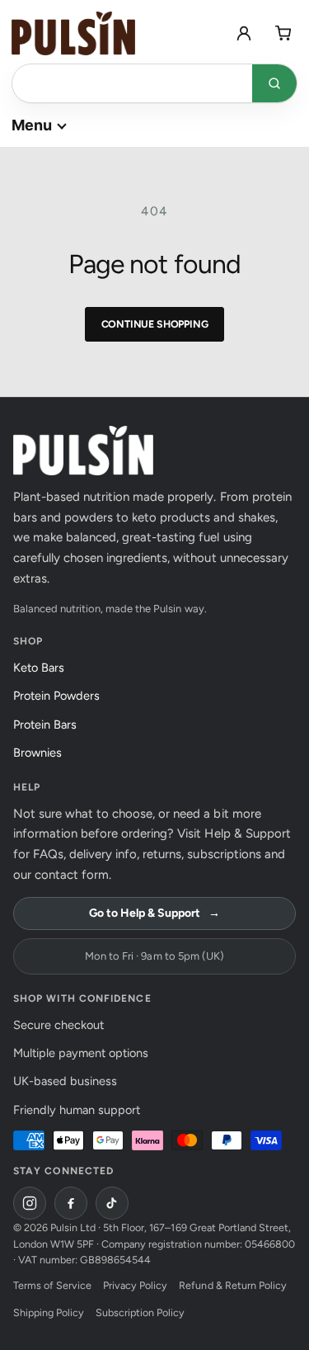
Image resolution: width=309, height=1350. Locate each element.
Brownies (42, 752)
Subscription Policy (140, 1312)
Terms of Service (52, 1285)
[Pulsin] (73, 33)
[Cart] (283, 33)
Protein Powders (61, 695)
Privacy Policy (135, 1285)
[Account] (244, 33)
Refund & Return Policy (232, 1285)
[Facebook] (70, 1203)
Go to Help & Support (154, 913)
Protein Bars (49, 724)
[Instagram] (29, 1203)
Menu (32, 125)
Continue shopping (154, 324)
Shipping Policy (48, 1312)
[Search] (274, 83)
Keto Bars (43, 667)
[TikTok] (112, 1203)
